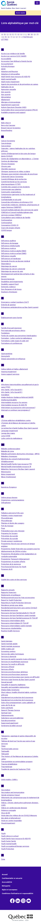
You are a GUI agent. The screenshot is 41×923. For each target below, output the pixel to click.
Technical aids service (9, 749)
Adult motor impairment (10, 82)
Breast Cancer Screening (10, 128)
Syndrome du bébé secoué (11, 726)
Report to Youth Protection (11, 600)
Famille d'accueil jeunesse (11, 328)
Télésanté (5, 754)
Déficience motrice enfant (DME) (13, 253)
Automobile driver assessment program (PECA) (19, 110)
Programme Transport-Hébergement (15, 559)
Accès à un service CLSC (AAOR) (13, 56)
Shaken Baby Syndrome (10, 690)
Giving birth (5, 356)
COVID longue (6, 230)
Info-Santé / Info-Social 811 (11, 390)
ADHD (3, 69)
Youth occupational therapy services (15, 846)
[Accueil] (9, 3)
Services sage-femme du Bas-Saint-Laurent (18, 680)
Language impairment (9, 431)
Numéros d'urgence (9, 487)
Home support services (10, 374)
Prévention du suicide (9, 536)
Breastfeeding (6, 130)
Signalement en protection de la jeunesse (17, 697)
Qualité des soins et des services (14, 580)
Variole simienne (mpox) (10, 795)
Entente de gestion (8, 305)
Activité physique (7, 66)
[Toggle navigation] (37, 3)
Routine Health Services (10, 631)
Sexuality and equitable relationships (15, 687)
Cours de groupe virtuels (10, 228)
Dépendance (6, 264)
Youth (3, 833)
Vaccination (5, 790)
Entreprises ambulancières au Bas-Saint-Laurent (19, 307)
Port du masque (7, 526)
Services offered (7, 667)
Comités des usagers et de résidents (15, 187)
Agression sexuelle (8, 89)
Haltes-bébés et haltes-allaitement (14, 369)
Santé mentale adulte (9, 644)
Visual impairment (8, 823)
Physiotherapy (6, 521)
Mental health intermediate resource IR (16, 467)
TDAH (3, 746)
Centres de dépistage (9, 161)
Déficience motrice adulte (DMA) (13, 251)
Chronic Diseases (8, 164)
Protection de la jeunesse (11, 564)
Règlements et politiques (10, 595)
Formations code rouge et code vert (15, 341)
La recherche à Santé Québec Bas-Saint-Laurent (19, 428)
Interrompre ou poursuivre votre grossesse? (18, 408)
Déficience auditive (8, 241)
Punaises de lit (6, 569)
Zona (3, 859)
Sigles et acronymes (9, 890)
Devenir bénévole (7, 279)
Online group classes (9, 498)
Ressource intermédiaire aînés (13, 621)
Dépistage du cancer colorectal (13, 269)
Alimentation (6, 97)
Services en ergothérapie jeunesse (14, 662)
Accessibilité (6, 59)
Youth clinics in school (9, 836)
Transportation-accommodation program (17, 762)
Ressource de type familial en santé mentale (18, 616)
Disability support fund (9, 284)
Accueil (5, 874)
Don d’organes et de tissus (11, 289)
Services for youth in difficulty (12, 664)
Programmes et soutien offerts (13, 562)
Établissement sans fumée (11, 318)
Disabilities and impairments (12, 282)
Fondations (5, 333)
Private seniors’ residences (11, 541)
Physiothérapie (7, 518)
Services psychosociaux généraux (14, 672)
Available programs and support (13, 112)
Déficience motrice (8, 248)
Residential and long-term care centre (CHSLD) (19, 608)
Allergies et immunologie (10, 102)
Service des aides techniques (12, 654)
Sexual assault (6, 682)
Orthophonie (6, 503)
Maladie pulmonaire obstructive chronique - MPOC (20, 454)
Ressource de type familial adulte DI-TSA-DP (18, 613)
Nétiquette (6, 886)
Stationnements (7, 715)
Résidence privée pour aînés (12, 605)
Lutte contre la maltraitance (11, 438)
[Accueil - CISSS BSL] (20, 916)
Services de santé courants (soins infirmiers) (18, 659)
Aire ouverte (5, 92)
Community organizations (11, 192)
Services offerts (7, 669)
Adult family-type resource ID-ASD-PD (15, 77)
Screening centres (8, 651)
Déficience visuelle (8, 256)
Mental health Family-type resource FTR (16, 464)
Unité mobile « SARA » (9, 780)
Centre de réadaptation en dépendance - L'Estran (20, 159)
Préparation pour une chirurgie (12, 531)
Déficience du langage (9, 243)
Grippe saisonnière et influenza (13, 359)
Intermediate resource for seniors (14, 402)
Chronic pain (6, 166)
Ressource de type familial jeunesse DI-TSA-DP (19, 618)
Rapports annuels (8, 590)
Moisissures (6, 472)
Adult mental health (8, 79)
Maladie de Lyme (7, 451)
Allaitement (5, 100)
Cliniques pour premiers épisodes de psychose (19, 174)
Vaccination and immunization (12, 792)
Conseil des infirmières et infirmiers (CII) (17, 202)
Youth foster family (8, 841)
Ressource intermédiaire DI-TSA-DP (15, 623)
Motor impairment (8, 474)
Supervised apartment (9, 723)
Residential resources (9, 610)
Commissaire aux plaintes (11, 189)
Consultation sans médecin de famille (15, 218)
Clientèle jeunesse (8, 169)
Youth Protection (7, 849)
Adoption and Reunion (9, 72)
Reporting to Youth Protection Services (16, 603)
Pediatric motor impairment (11, 516)
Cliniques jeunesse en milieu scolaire (15, 171)
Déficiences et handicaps (11, 259)
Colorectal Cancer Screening (12, 177)
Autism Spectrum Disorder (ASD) (13, 107)
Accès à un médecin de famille (13, 54)
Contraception (6, 220)
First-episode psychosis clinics (13, 331)
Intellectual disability (9, 400)
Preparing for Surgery (9, 533)
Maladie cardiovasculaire (10, 449)
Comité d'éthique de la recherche (14, 179)
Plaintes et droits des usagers (12, 523)
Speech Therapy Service (10, 710)
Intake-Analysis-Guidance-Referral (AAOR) (17, 397)
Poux (3, 528)
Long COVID (5, 436)
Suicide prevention (8, 721)
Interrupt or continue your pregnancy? (15, 410)
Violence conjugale (8, 810)
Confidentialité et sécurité (11, 200)
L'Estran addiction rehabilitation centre (16, 420)
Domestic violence (8, 287)
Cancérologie (6, 143)
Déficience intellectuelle (10, 246)
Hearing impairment (8, 372)
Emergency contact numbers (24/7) (15, 302)
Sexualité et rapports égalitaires (13, 685)
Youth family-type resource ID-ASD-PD (16, 839)
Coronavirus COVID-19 (9, 225)
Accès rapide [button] (20, 13)
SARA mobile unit (7, 649)
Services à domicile (8, 657)
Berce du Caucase (8, 125)
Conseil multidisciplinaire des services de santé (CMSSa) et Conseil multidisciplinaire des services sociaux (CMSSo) (19, 212)
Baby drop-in (6, 123)
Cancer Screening (8, 141)
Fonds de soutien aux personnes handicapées (19, 336)
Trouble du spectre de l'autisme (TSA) (15, 769)
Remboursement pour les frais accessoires (18, 598)
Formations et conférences (11, 343)
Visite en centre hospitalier (11, 821)
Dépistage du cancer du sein (12, 271)
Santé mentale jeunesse (10, 646)
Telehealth (5, 751)
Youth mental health (8, 844)
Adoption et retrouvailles (10, 74)
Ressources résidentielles (11, 628)
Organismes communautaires (12, 500)
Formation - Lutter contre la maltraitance (16, 338)
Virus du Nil (5, 813)
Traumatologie (6, 767)
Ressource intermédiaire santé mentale (16, 626)
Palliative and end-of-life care (12, 513)
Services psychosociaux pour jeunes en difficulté (20, 677)
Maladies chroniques (9, 456)
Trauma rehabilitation (9, 764)
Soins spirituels (7, 708)
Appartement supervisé (10, 105)
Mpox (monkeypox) (8, 477)
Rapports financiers (8, 592)
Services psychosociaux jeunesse (14, 674)
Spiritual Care (6, 713)
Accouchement (7, 64)
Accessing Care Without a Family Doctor (16, 61)
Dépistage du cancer (9, 266)
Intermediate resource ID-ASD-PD (14, 405)
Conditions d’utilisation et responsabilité (17, 893)
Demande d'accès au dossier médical (15, 261)
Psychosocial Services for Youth (13, 567)
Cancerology (6, 146)
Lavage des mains (8, 433)
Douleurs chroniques (9, 292)
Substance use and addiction (12, 718)
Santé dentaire (6, 641)
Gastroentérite (6, 354)
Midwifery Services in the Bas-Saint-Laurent (18, 469)
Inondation (5, 395)
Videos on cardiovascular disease (14, 808)
